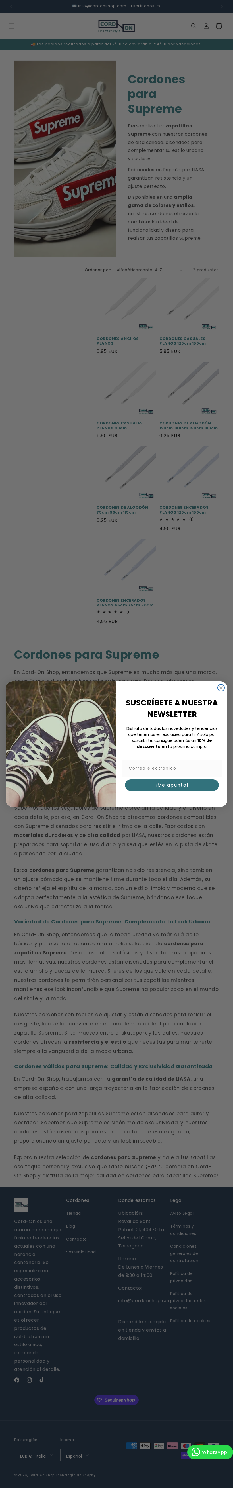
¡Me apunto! (172, 785)
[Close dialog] (221, 687)
